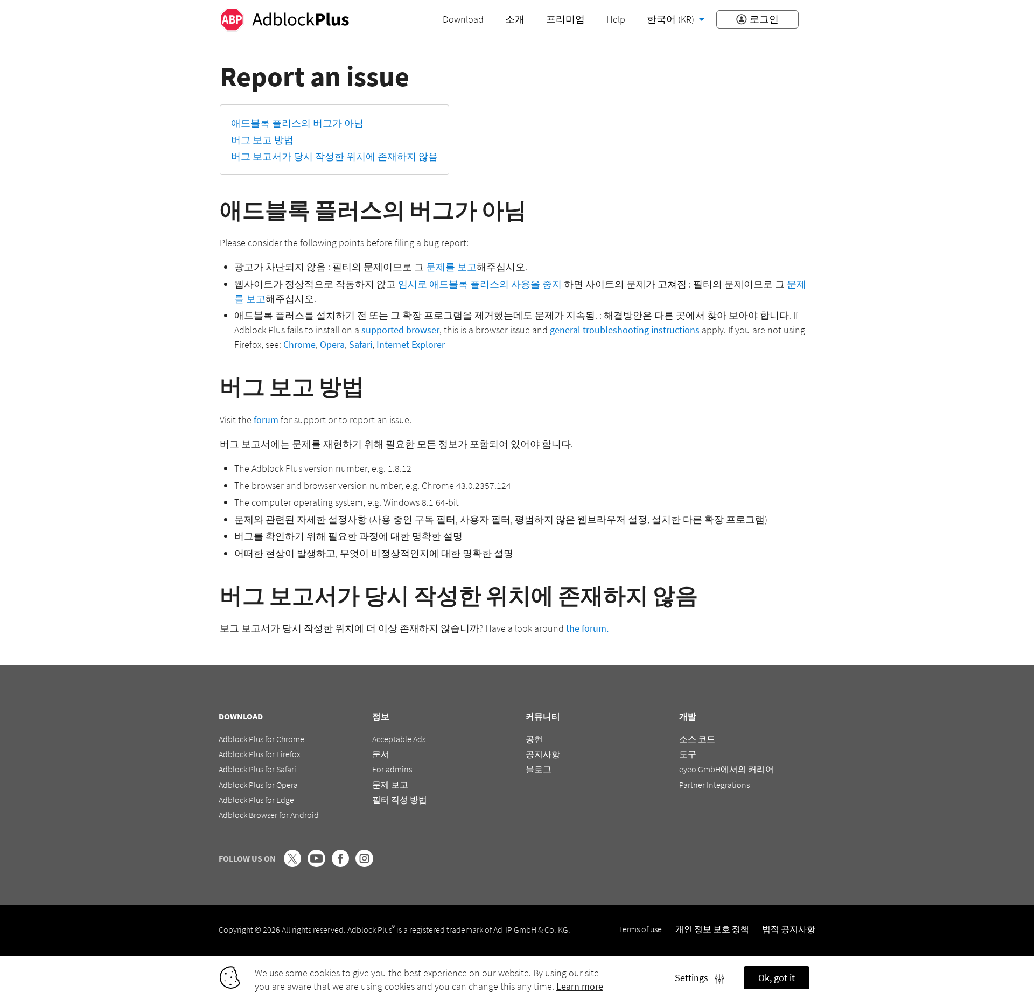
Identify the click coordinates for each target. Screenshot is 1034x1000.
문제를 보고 (451, 267)
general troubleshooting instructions (625, 330)
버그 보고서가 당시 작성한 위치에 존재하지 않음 (334, 156)
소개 (515, 19)
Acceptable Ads (398, 738)
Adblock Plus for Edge (256, 799)
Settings (695, 977)
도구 (687, 754)
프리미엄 (565, 19)
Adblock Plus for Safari (257, 769)
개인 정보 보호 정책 (712, 929)
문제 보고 (390, 784)
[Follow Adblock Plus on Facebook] (340, 863)
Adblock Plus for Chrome (261, 738)
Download (463, 19)
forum (266, 420)
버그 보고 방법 (262, 140)
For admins (392, 769)
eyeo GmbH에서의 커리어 (726, 769)
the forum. (587, 628)
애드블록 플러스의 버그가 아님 (297, 123)
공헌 (534, 738)
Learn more (579, 986)
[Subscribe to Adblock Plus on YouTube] (316, 863)
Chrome (299, 344)
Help (615, 19)
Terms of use (640, 929)
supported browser (400, 330)
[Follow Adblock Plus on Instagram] (364, 863)
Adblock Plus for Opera (258, 784)
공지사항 (543, 754)
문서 (380, 754)
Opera (332, 344)
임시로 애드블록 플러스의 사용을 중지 (480, 284)
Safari (360, 344)
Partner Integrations (714, 784)
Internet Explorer (410, 344)
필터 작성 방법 (399, 799)
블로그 (538, 769)
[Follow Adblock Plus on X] (292, 863)
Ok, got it (776, 977)
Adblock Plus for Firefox (260, 754)
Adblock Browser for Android (269, 814)
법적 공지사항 (788, 929)
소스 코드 (697, 738)
